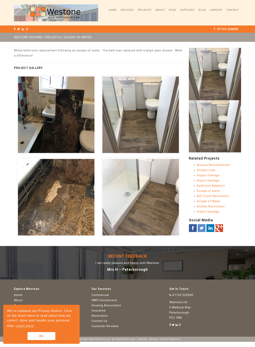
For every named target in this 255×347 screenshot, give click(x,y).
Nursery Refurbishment (214, 165)
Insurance (99, 310)
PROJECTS (53, 37)
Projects (144, 9)
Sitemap (142, 339)
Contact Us (100, 320)
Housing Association (106, 305)
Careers (216, 9)
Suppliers (187, 9)
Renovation (100, 315)
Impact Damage (208, 175)
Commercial (100, 295)
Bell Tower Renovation (213, 196)
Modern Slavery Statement (165, 339)
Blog (202, 9)
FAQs (172, 9)
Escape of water (209, 190)
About (160, 9)
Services (127, 9)
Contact (233, 9)
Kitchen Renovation (211, 206)
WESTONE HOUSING (28, 37)
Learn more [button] (25, 325)
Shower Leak (206, 170)
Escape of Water (209, 201)
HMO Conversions (104, 300)
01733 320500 (227, 29)
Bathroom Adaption (211, 185)
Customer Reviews (105, 326)
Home (113, 9)
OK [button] (41, 336)
